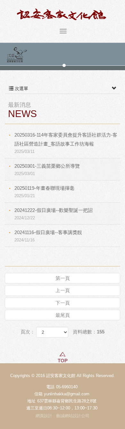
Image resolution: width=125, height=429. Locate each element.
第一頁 (62, 278)
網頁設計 (44, 415)
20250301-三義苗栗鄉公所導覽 (47, 169)
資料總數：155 (88, 331)
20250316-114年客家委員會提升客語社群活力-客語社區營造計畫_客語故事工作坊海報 (65, 143)
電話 (50, 386)
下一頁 (62, 303)
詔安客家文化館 (62, 14)
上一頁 (62, 290)
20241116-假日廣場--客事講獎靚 (48, 236)
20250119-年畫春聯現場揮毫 (44, 191)
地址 (31, 401)
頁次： (28, 331)
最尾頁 (62, 315)
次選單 (20, 88)
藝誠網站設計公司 (72, 415)
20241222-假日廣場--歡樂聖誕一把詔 (53, 213)
